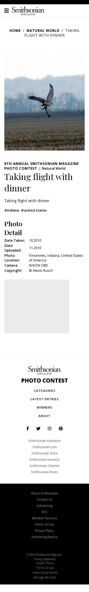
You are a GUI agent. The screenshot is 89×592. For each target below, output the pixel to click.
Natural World (43, 30)
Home (15, 30)
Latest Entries (44, 399)
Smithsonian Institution (44, 441)
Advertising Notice (44, 537)
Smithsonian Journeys (44, 459)
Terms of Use (44, 524)
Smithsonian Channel (44, 466)
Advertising (44, 506)
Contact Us (44, 499)
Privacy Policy (44, 531)
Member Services (44, 518)
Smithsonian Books (44, 472)
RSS (44, 512)
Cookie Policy (45, 563)
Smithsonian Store (45, 453)
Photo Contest (44, 380)
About (44, 416)
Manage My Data (45, 577)
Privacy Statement (45, 559)
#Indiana (11, 210)
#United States (34, 210)
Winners (44, 407)
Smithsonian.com (44, 447)
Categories (44, 391)
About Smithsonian (44, 493)
